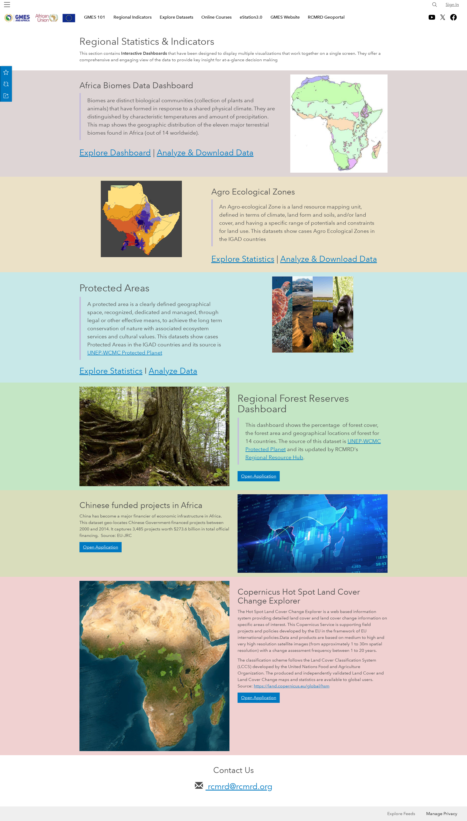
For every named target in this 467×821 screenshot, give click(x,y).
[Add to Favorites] (6, 72)
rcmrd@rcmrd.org (239, 786)
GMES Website (285, 17)
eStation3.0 (251, 17)
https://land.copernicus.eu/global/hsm (291, 686)
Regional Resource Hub (274, 457)
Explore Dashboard (115, 152)
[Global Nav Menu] (7, 4)
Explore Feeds (401, 813)
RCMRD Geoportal (326, 17)
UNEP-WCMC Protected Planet (124, 352)
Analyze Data (173, 371)
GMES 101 (94, 17)
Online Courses (216, 17)
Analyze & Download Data (205, 152)
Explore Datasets (176, 17)
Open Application (258, 476)
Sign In (452, 4)
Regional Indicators (133, 17)
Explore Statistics (242, 259)
